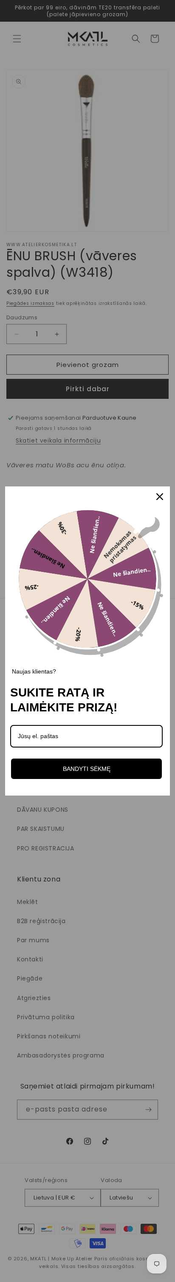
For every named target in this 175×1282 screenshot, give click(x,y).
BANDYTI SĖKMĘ (86, 768)
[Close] (160, 496)
